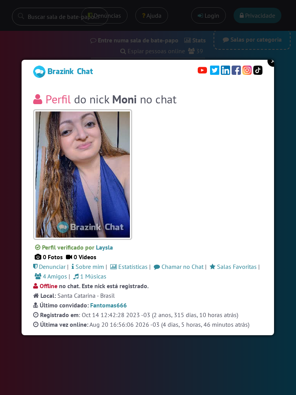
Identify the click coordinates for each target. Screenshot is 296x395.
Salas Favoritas (236, 266)
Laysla (104, 247)
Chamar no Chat (182, 266)
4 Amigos (54, 276)
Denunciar (51, 266)
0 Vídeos (84, 257)
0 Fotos (52, 257)
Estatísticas (132, 266)
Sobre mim (89, 266)
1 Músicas (92, 276)
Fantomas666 (108, 305)
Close (273, 61)
